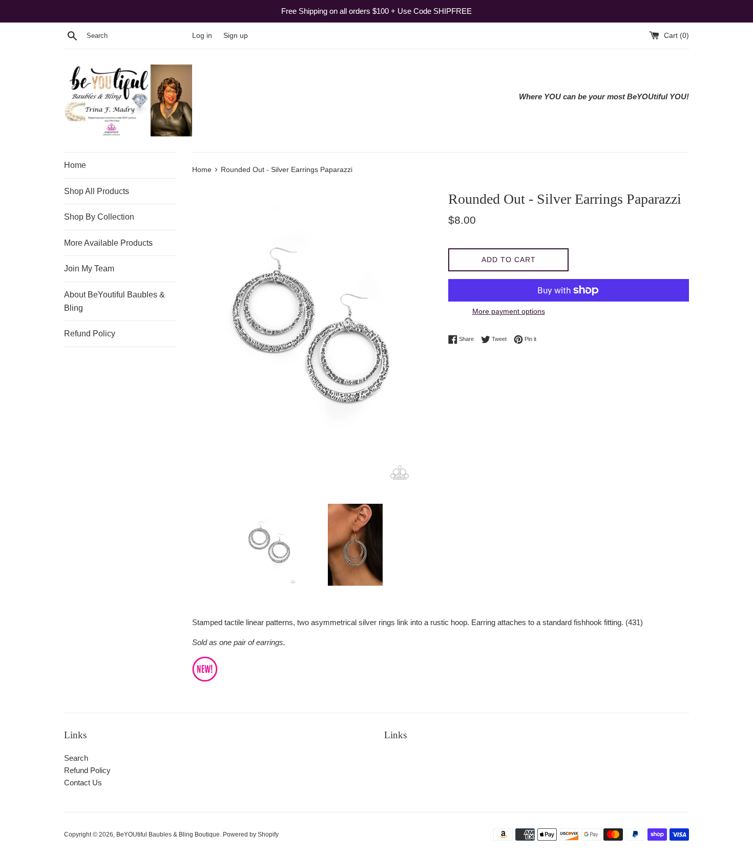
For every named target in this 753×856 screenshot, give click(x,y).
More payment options (508, 311)
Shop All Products (96, 191)
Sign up (235, 35)
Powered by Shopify (251, 834)
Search (76, 758)
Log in (202, 35)
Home (75, 165)
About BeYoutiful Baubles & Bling (114, 301)
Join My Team (89, 268)
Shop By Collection (99, 216)
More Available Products (108, 243)
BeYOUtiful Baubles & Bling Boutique (168, 834)
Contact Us (83, 782)
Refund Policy (89, 333)
